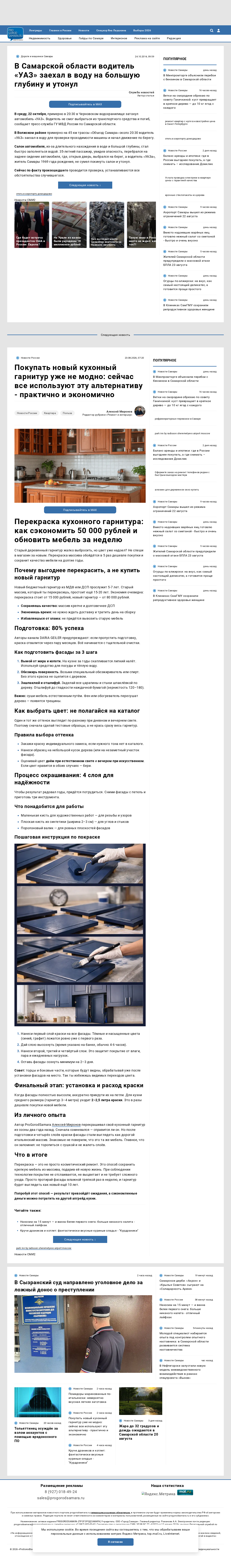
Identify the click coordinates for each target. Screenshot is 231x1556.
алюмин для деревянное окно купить (177, 489)
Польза (67, 413)
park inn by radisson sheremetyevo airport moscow (43, 1248)
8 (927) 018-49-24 (61, 1492)
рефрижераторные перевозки (172, 418)
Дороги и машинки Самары (37, 56)
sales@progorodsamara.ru (60, 1498)
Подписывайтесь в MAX (85, 104)
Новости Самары (178, 70)
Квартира (50, 413)
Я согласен (115, 1542)
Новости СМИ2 (25, 200)
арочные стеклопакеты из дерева (184, 195)
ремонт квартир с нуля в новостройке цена (190, 121)
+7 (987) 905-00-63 (86, 1524)
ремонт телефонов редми (193, 472)
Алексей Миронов (119, 411)
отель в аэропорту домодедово (34, 193)
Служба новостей (141, 92)
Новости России (177, 150)
